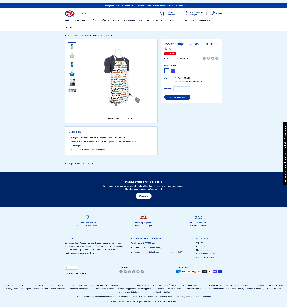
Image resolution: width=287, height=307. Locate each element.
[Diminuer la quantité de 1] (176, 89)
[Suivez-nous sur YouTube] (138, 271)
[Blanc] (167, 71)
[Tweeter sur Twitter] (212, 58)
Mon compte (191, 15)
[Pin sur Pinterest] (208, 58)
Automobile (80, 20)
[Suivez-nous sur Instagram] (129, 271)
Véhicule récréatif (99, 20)
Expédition (200, 243)
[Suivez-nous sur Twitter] (125, 271)
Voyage (173, 20)
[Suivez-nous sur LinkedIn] (142, 271)
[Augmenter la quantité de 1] (187, 89)
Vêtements (187, 20)
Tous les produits (78, 35)
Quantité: (168, 89)
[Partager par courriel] (217, 58)
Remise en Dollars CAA (205, 254)
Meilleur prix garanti (204, 250)
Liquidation (203, 20)
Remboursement (202, 246)
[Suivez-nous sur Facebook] (121, 271)
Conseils (69, 27)
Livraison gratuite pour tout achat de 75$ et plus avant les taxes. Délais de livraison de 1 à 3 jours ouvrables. (143, 6)
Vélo (115, 20)
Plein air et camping (131, 20)
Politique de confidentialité (150, 301)
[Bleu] (173, 71)
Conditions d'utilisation (205, 257)
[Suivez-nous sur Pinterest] (133, 271)
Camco (167, 58)
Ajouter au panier (177, 97)
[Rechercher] (160, 13)
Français (69, 268)
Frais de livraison (179, 82)
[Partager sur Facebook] (204, 58)
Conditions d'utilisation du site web (125, 301)
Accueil (68, 20)
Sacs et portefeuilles (154, 20)
